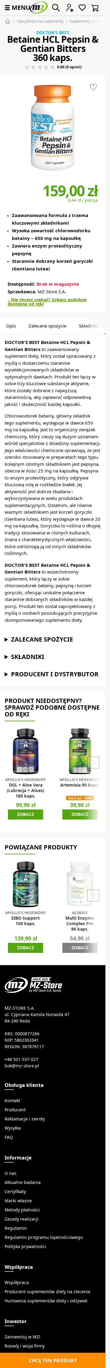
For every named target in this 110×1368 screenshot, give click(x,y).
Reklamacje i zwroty (25, 1119)
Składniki (88, 326)
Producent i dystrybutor (54, 674)
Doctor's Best (52, 33)
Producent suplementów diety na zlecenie (47, 1292)
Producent (15, 1110)
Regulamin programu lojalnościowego (44, 1237)
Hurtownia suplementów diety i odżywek (46, 1301)
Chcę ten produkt (53, 1360)
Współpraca (17, 1282)
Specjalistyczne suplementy (40, 21)
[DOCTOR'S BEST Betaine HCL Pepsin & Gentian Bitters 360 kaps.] (52, 127)
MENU (17, 7)
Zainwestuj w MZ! (22, 1337)
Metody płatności (22, 1210)
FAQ (9, 1137)
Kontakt (12, 1100)
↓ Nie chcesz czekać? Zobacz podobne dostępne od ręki (47, 302)
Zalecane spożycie (47, 326)
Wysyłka (13, 1128)
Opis (11, 326)
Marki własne (18, 1201)
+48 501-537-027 (21, 1059)
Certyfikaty (15, 1191)
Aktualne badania (23, 1182)
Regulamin (16, 1228)
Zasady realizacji (21, 1219)
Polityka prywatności (25, 1246)
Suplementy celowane (88, 21)
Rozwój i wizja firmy (25, 1346)
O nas (10, 1173)
